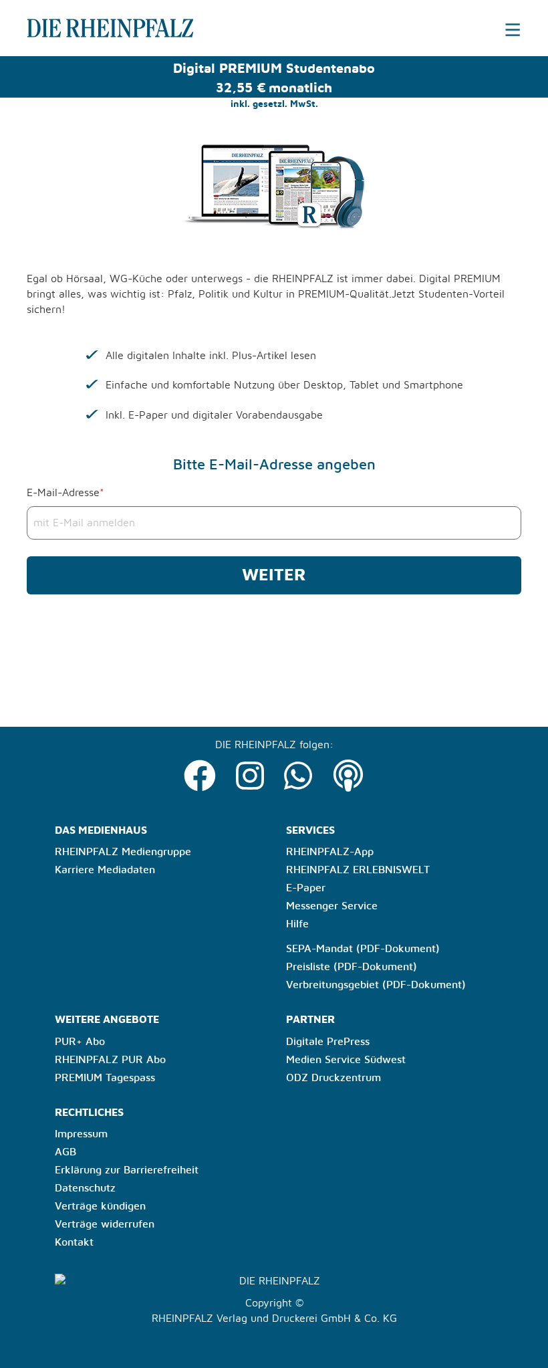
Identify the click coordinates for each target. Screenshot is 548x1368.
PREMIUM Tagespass (105, 1077)
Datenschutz (85, 1188)
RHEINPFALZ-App (330, 851)
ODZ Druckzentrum (333, 1077)
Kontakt (74, 1242)
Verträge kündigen (100, 1206)
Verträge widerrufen (104, 1224)
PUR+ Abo (80, 1041)
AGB (65, 1152)
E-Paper (305, 888)
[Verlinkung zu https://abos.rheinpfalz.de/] (91, 27)
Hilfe (297, 924)
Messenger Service (332, 906)
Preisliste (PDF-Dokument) (351, 966)
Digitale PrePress (328, 1041)
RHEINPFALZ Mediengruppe (123, 851)
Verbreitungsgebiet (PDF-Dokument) (376, 985)
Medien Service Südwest (346, 1059)
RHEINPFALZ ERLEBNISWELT (358, 870)
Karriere (74, 870)
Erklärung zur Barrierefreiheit (126, 1170)
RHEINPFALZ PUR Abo (110, 1059)
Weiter (274, 575)
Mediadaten (126, 870)
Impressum (81, 1134)
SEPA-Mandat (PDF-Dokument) (363, 948)
